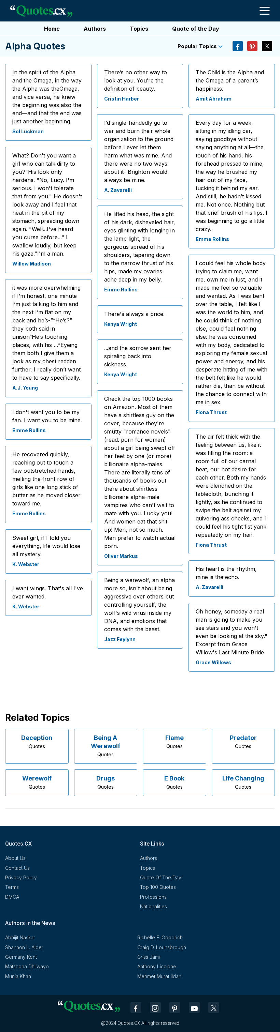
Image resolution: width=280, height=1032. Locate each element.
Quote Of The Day (160, 877)
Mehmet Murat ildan (159, 976)
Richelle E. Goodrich (160, 937)
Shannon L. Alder (24, 947)
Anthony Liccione (156, 966)
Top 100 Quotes (158, 887)
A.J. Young (25, 388)
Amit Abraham (214, 99)
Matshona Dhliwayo (27, 966)
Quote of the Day (195, 28)
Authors (95, 28)
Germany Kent (21, 957)
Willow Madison (31, 264)
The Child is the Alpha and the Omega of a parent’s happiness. (230, 80)
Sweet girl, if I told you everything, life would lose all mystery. (46, 546)
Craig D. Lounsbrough (161, 947)
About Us (15, 858)
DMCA (12, 897)
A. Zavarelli (118, 190)
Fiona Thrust (211, 412)
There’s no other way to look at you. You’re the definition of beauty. (135, 80)
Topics (139, 28)
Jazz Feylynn (120, 639)
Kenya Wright (120, 324)
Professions (153, 897)
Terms (12, 887)
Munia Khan (18, 976)
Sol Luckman (28, 131)
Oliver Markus (121, 556)
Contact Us (17, 868)
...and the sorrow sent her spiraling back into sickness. (137, 356)
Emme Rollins (29, 430)
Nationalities (153, 906)
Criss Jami (148, 957)
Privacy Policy (21, 877)
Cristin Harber (121, 99)
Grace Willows (213, 662)
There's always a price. (134, 313)
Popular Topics (198, 46)
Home (52, 28)
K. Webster (25, 564)
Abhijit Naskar (20, 937)
